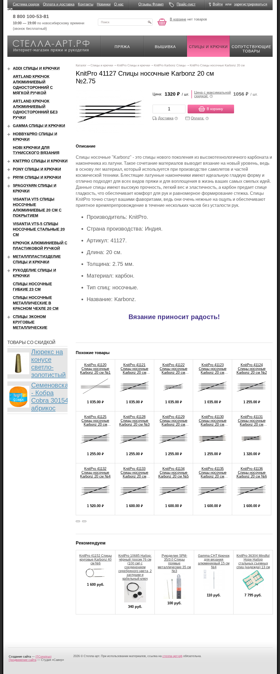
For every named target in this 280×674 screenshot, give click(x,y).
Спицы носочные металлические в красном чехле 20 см (36, 303)
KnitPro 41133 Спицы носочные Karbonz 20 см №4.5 (134, 474)
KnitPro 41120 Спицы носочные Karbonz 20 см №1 (95, 369)
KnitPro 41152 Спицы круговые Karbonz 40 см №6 (95, 559)
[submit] (149, 22)
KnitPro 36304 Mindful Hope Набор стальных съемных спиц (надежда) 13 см (253, 561)
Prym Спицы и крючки (37, 177)
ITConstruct (43, 656)
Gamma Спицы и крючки (39, 125)
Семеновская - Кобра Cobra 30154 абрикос (51, 396)
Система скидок (26, 4)
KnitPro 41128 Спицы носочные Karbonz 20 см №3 (134, 420)
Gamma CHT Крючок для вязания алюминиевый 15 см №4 (213, 561)
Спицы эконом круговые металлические (30, 322)
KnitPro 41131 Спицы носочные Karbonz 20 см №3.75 (252, 422)
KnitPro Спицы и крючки (40, 161)
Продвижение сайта (22, 659)
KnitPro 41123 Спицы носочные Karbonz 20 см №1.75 (212, 370)
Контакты (85, 4)
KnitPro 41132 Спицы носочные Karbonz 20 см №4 (95, 472)
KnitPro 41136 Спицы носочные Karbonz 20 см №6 (252, 472)
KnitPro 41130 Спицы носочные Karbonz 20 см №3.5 (212, 422)
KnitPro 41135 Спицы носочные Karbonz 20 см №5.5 (212, 474)
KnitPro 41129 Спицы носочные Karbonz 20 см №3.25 (173, 422)
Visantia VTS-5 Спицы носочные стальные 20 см (39, 229)
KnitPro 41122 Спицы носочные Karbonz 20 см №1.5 (173, 370)
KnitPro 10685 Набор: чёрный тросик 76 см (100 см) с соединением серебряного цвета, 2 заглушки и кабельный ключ (135, 567)
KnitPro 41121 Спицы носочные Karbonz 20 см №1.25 (134, 370)
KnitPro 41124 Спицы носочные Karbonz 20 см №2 (252, 369)
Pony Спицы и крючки (37, 169)
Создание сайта (20, 656)
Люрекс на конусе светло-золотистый (48, 363)
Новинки (103, 4)
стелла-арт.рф (172, 656)
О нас (119, 4)
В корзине (178, 19)
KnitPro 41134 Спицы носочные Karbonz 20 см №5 (173, 472)
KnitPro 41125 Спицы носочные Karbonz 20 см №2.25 (95, 422)
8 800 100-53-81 (31, 16)
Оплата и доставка (58, 4)
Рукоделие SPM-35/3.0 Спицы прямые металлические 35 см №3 (174, 563)
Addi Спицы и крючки (36, 68)
